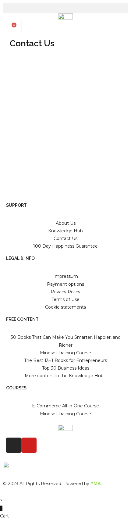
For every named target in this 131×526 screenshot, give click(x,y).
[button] (65, 8)
